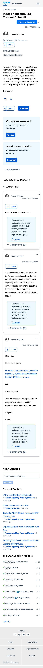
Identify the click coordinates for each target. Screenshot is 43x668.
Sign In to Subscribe (27, 22)
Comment (23, 108)
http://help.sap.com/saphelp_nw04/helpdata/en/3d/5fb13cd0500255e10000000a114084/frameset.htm (21, 373)
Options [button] (39, 22)
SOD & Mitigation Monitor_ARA (16, 505)
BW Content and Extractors (13, 55)
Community (17, 3)
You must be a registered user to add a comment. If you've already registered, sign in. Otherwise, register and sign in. (21, 227)
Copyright (10, 649)
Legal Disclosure (32, 649)
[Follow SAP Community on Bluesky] (19, 635)
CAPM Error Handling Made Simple (17, 495)
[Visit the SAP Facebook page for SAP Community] (15, 635)
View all (6, 622)
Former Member (17, 34)
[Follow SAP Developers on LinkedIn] (28, 635)
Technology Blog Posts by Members (20, 498)
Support (32, 655)
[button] (5, 45)
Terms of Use (32, 642)
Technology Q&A (10, 9)
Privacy (10, 642)
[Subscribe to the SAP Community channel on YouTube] (24, 635)
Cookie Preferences (11, 662)
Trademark (10, 655)
